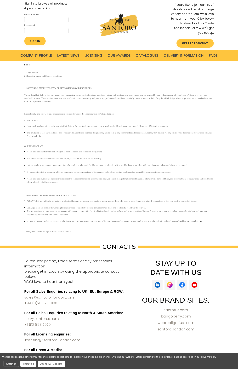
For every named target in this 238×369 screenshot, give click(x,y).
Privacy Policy (208, 356)
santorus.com (176, 309)
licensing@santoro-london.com (52, 340)
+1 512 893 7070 (37, 324)
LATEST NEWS (68, 55)
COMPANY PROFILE (36, 55)
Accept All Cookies (51, 364)
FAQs (213, 55)
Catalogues (147, 55)
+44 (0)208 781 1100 (40, 303)
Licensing (93, 55)
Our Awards (119, 55)
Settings (11, 364)
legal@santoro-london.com (190, 221)
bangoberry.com (176, 316)
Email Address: (32, 14)
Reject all (28, 364)
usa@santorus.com (41, 318)
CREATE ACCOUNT (195, 43)
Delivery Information (184, 55)
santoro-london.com (176, 329)
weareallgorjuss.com (176, 322)
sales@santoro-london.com (49, 297)
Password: (29, 25)
